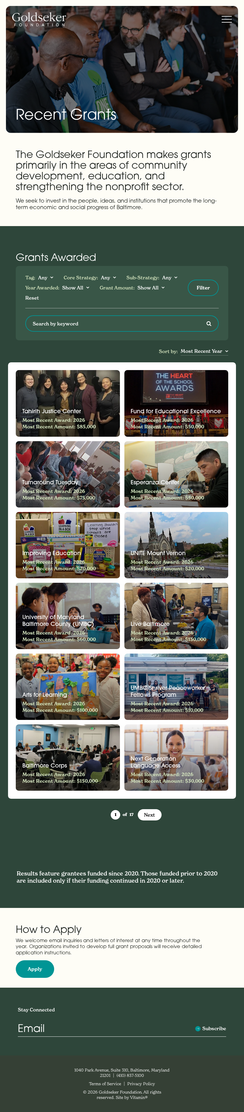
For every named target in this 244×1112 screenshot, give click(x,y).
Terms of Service (105, 1083)
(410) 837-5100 (130, 1075)
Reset (32, 298)
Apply (35, 969)
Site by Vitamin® (132, 1097)
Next (149, 815)
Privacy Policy (141, 1083)
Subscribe (214, 1028)
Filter (203, 288)
